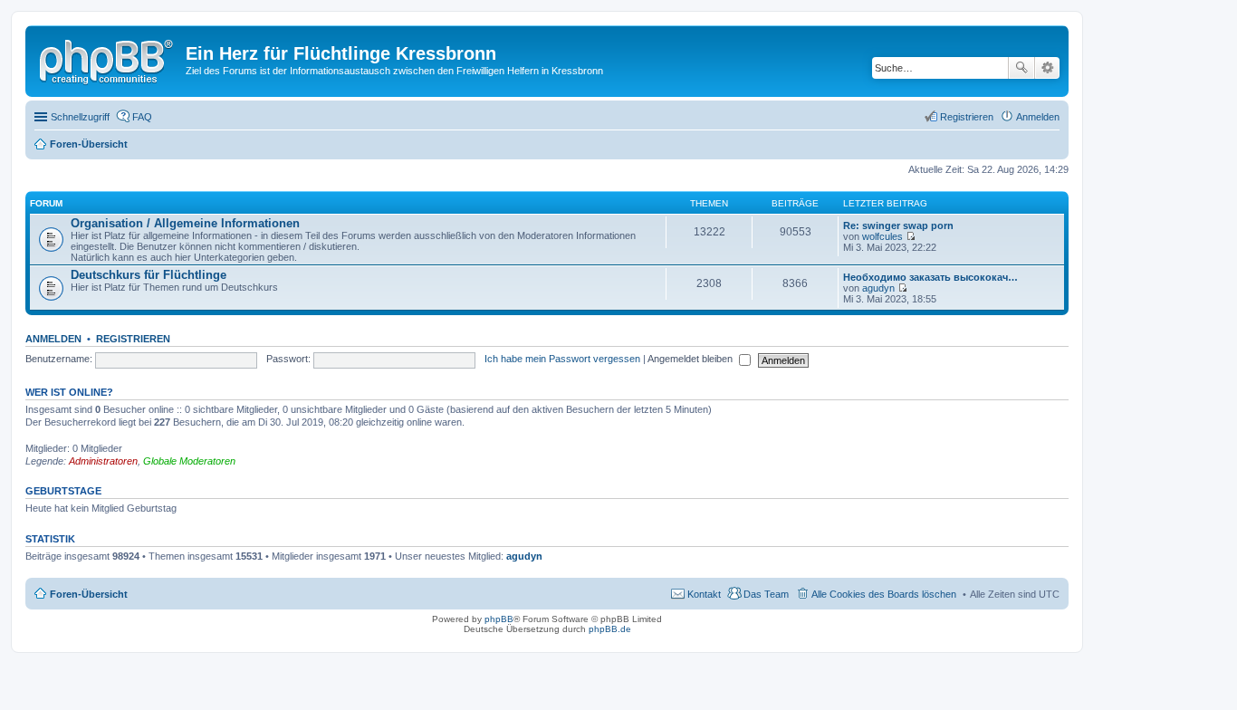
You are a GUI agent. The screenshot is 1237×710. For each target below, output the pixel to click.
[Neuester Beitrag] (911, 236)
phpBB (498, 619)
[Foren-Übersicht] (108, 59)
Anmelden (53, 338)
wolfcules (882, 236)
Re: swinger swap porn (898, 225)
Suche (1021, 68)
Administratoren (103, 461)
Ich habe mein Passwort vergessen (562, 358)
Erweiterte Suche (1047, 68)
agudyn (878, 288)
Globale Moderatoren (189, 461)
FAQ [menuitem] (142, 116)
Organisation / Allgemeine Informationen (185, 223)
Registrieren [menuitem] (966, 116)
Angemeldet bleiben (691, 358)
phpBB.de (610, 629)
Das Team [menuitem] (766, 594)
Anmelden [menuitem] (1038, 116)
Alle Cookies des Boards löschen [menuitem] (883, 594)
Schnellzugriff (80, 116)
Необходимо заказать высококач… (930, 277)
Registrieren (133, 338)
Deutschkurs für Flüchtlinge (148, 275)
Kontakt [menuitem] (704, 594)
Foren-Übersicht (89, 594)
